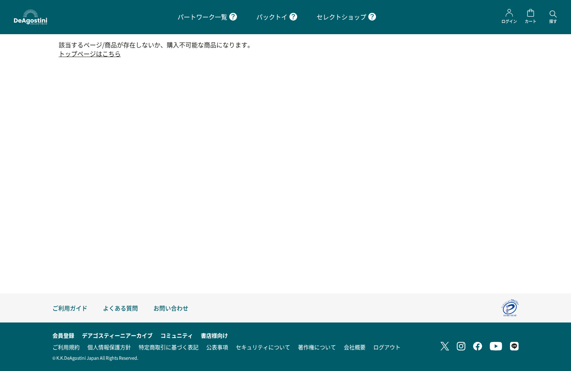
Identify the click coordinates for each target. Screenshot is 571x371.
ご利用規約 (66, 347)
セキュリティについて (263, 347)
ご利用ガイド (69, 308)
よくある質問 (120, 308)
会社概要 (355, 347)
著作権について (317, 347)
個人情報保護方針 (109, 347)
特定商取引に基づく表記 (168, 347)
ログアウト (386, 347)
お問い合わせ (170, 308)
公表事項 (217, 347)
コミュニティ (176, 335)
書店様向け (214, 335)
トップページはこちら (90, 53)
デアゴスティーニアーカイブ (117, 335)
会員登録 (63, 335)
